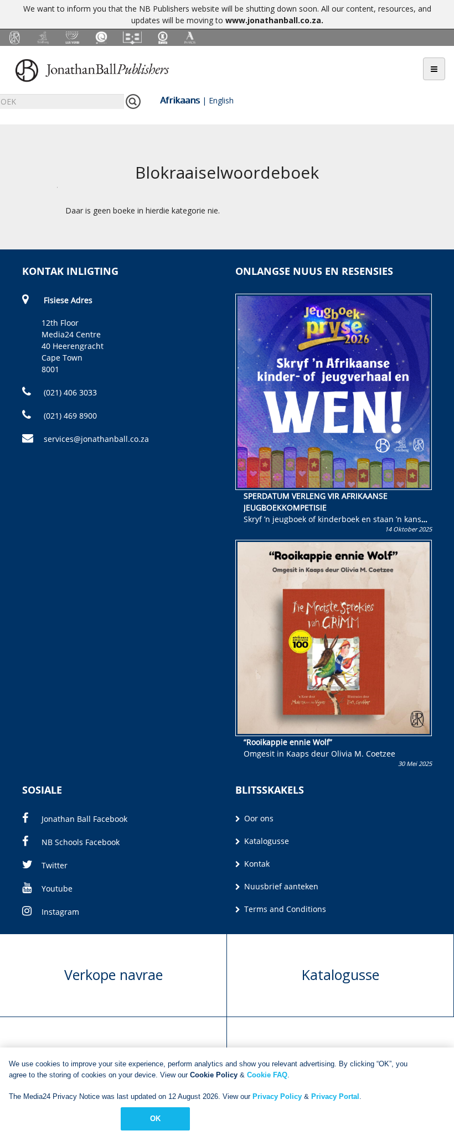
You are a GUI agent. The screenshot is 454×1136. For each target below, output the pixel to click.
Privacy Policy (277, 1096)
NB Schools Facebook (81, 842)
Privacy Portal (335, 1096)
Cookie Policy (214, 1075)
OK (155, 1118)
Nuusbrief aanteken (280, 886)
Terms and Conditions (284, 909)
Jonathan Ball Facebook (84, 819)
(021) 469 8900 (69, 415)
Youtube (57, 888)
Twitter (55, 865)
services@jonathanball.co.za (96, 439)
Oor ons (258, 818)
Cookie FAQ (267, 1075)
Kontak (256, 863)
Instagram (60, 911)
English (221, 100)
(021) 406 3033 (69, 392)
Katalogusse (265, 841)
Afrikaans (180, 100)
